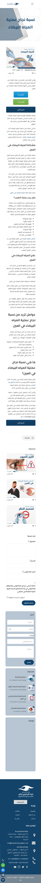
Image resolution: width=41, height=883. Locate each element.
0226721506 (13, 862)
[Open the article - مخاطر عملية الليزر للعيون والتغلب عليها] (14, 462)
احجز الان (20, 109)
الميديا (18, 814)
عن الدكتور (32, 814)
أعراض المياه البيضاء (28, 238)
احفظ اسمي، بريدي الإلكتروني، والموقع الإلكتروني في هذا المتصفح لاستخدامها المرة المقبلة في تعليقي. (20, 588)
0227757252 (23, 862)
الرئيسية (33, 811)
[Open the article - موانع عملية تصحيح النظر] (14, 514)
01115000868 (13, 858)
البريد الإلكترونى (29, 571)
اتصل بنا (21, 94)
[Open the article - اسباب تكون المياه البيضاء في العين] (14, 488)
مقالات (10, 73)
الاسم (33, 560)
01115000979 (23, 858)
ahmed (27, 69)
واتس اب (20, 102)
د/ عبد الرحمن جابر (18, 711)
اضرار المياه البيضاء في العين (19, 192)
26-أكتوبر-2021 (17, 70)
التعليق (32, 541)
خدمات (33, 818)
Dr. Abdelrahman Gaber (16, 680)
